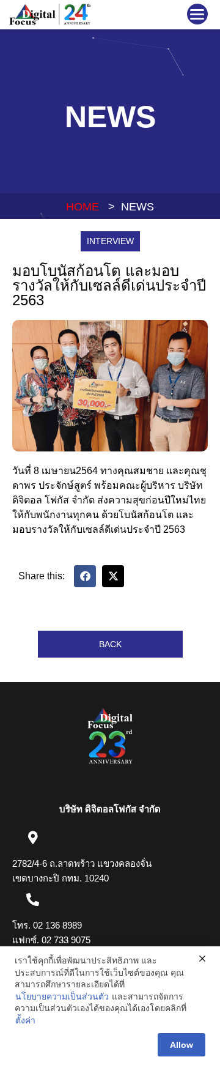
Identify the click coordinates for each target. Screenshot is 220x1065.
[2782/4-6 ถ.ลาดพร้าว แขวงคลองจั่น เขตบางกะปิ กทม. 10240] (32, 837)
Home (82, 207)
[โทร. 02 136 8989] (32, 899)
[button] (197, 14)
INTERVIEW (110, 241)
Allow (181, 1045)
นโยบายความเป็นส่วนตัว (62, 996)
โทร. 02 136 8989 (47, 925)
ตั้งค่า (25, 1020)
